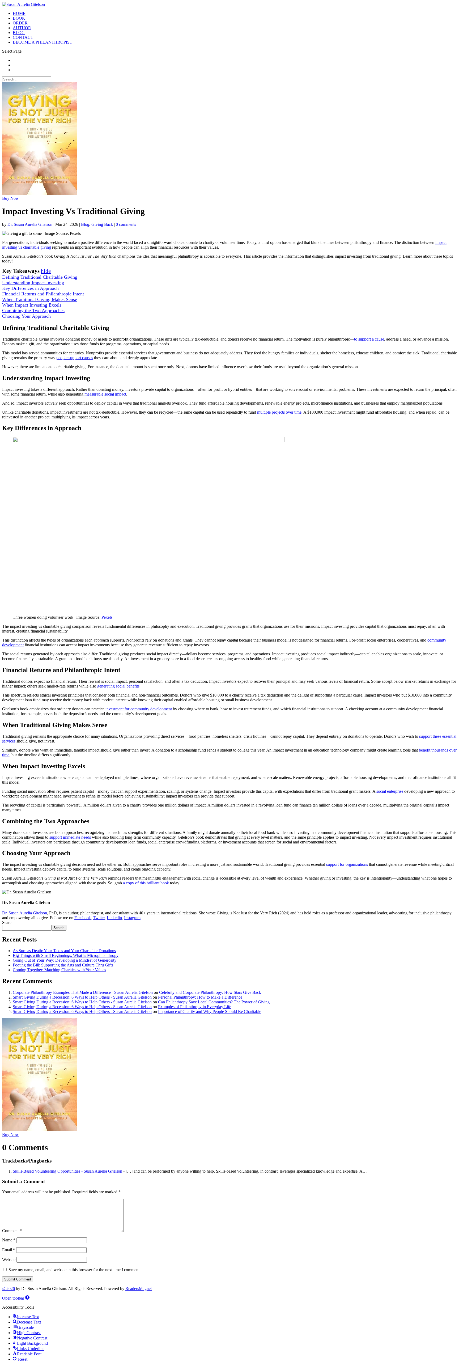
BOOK (19, 18)
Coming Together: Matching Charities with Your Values (59, 970)
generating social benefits (118, 686)
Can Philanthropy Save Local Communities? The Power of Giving (214, 1002)
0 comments (126, 224)
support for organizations (347, 864)
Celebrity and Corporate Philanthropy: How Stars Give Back (210, 992)
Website (8, 1259)
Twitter (99, 917)
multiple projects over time (279, 412)
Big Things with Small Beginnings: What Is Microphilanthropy (65, 955)
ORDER (20, 23)
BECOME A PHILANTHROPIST (42, 42)
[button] (15, 1298)
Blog (85, 224)
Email (8, 1250)
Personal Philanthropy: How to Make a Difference (200, 997)
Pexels (106, 617)
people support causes (74, 357)
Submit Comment (17, 1279)
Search (8, 922)
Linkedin (114, 917)
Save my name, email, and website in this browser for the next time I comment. (74, 1269)
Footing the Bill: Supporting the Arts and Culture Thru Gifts (63, 965)
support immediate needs (70, 837)
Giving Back (102, 224)
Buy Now (10, 198)
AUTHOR (22, 28)
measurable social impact (105, 394)
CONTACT (23, 37)
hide (46, 271)
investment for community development (138, 709)
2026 (8, 1288)
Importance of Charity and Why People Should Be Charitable (209, 1011)
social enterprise (389, 791)
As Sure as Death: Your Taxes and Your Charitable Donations (64, 950)
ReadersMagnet (138, 1288)
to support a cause (369, 339)
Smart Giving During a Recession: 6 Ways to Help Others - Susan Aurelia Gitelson (82, 997)
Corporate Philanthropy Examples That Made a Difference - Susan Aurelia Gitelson (83, 992)
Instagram (132, 917)
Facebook (82, 917)
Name (8, 1240)
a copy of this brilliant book (146, 883)
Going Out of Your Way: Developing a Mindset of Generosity (64, 960)
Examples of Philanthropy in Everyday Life (194, 1006)
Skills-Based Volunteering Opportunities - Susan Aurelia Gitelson (67, 1171)
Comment (12, 1230)
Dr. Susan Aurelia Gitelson (29, 224)
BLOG (19, 32)
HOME (19, 13)
